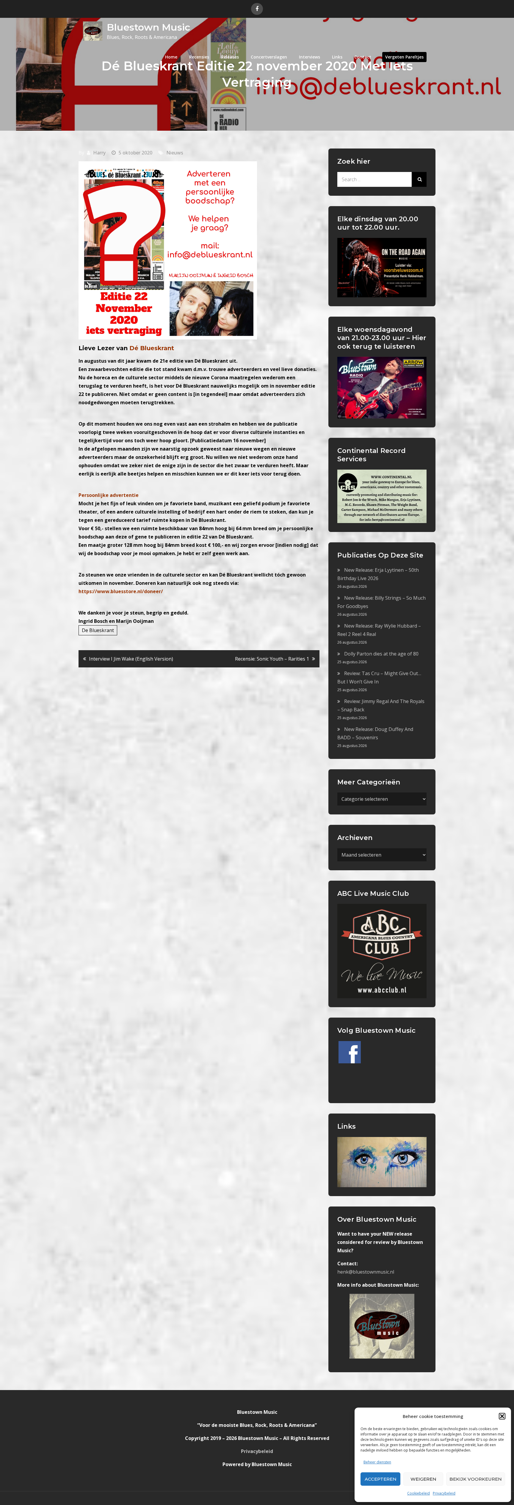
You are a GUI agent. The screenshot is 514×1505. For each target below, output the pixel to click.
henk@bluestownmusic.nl (365, 1272)
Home (171, 57)
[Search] (419, 179)
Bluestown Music (148, 27)
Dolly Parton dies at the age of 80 (381, 653)
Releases (230, 57)
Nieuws (174, 152)
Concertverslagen (269, 57)
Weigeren (423, 1479)
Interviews (309, 57)
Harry (99, 152)
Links (337, 57)
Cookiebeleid (418, 1493)
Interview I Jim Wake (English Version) (131, 659)
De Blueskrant (98, 630)
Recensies (199, 57)
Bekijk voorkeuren (475, 1479)
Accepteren (381, 1479)
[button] (502, 1416)
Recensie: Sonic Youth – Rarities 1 (272, 659)
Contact (362, 57)
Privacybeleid (444, 1493)
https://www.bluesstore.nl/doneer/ (121, 591)
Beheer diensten (377, 1462)
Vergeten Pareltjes (404, 57)
